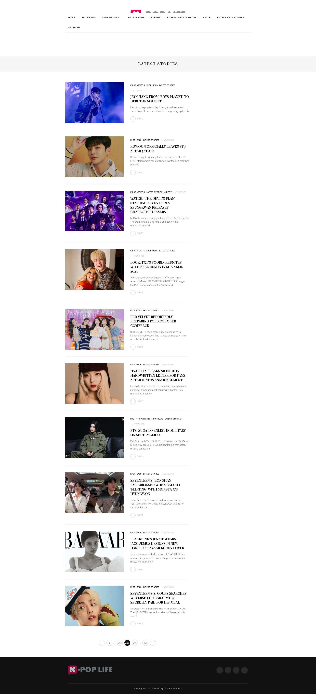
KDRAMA (156, 17)
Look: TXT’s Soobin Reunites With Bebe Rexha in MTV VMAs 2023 (156, 266)
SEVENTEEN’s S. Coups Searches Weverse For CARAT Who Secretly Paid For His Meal (158, 597)
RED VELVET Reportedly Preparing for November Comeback (153, 321)
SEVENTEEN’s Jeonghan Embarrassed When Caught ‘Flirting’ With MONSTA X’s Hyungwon (155, 487)
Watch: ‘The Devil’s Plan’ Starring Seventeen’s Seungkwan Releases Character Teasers (152, 205)
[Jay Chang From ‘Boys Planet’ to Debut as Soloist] (94, 102)
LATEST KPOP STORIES (230, 17)
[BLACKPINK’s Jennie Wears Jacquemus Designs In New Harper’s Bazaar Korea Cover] (94, 551)
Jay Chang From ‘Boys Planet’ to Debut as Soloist (159, 98)
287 (135, 642)
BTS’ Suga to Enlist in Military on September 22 (158, 432)
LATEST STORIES (167, 85)
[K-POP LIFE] (90, 670)
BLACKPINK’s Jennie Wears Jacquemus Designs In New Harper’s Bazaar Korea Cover (157, 543)
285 (120, 642)
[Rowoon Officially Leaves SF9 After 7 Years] (94, 156)
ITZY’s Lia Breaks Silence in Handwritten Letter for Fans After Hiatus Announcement (157, 375)
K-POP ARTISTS (137, 85)
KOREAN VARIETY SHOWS (182, 17)
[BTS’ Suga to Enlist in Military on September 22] (94, 437)
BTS (132, 419)
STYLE (207, 17)
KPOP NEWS (89, 17)
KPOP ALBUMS (136, 17)
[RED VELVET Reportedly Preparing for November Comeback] (94, 329)
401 (145, 642)
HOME (71, 17)
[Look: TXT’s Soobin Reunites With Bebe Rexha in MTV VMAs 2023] (94, 269)
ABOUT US (74, 27)
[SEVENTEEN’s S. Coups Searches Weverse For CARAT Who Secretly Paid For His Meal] (94, 605)
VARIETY (168, 192)
